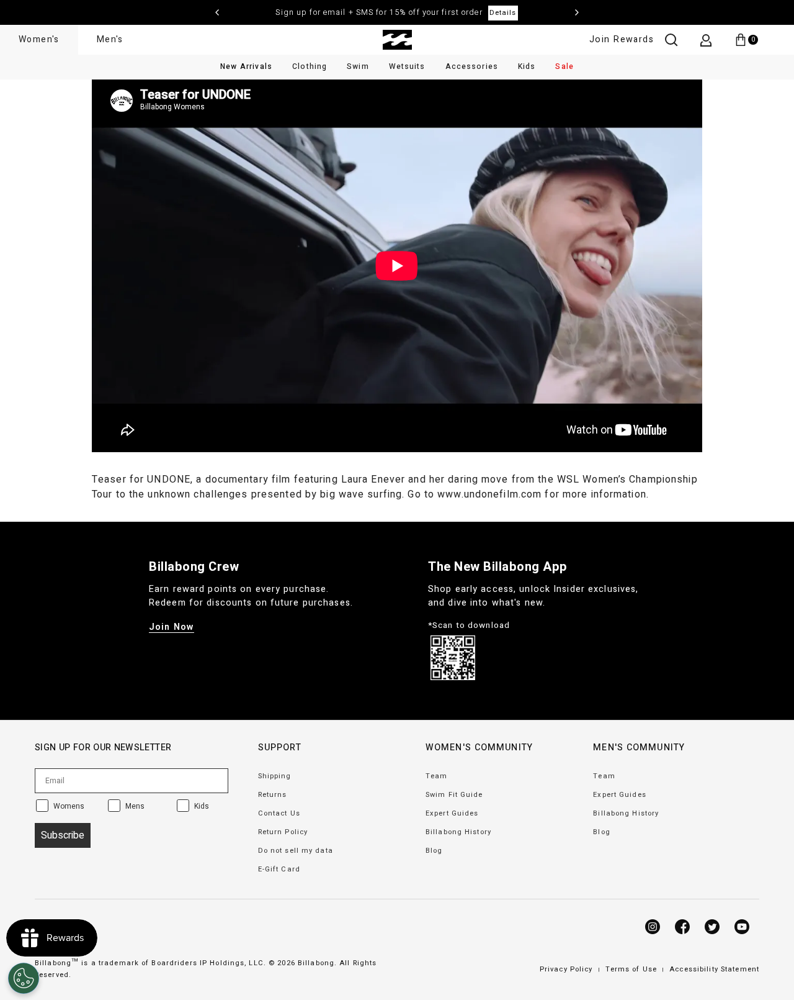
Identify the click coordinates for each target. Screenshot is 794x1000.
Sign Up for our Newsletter (103, 747)
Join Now (171, 627)
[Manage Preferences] (23, 978)
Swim (357, 66)
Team (436, 776)
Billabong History (458, 832)
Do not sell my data (295, 850)
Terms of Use (631, 969)
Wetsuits (407, 66)
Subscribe (62, 835)
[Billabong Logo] (397, 40)
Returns (272, 794)
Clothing (309, 66)
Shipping (275, 776)
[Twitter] (712, 926)
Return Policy (283, 832)
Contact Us (279, 813)
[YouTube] (741, 926)
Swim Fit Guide (454, 794)
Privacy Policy (566, 969)
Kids (526, 66)
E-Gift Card (279, 869)
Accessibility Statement (714, 969)
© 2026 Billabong (301, 963)
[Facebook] (682, 926)
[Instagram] (652, 926)
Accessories (471, 66)
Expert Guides (452, 813)
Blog (434, 850)
